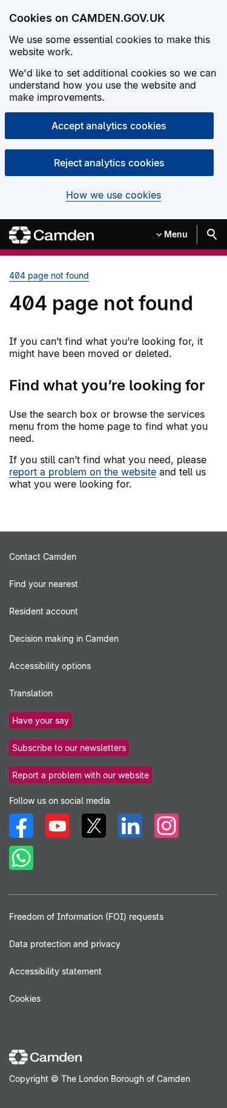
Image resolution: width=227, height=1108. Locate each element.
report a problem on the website (82, 472)
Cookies (25, 998)
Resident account (43, 611)
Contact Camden (42, 556)
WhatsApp (21, 858)
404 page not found (49, 275)
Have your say (40, 720)
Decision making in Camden (64, 638)
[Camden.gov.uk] (51, 235)
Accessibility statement (55, 971)
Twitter (94, 826)
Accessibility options (50, 666)
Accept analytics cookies (108, 126)
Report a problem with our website (80, 775)
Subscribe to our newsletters (69, 748)
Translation (31, 693)
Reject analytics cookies (109, 163)
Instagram (166, 826)
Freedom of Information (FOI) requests (86, 916)
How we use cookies (113, 195)
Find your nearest (43, 584)
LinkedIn (130, 826)
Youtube (57, 826)
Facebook (21, 826)
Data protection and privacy (64, 944)
